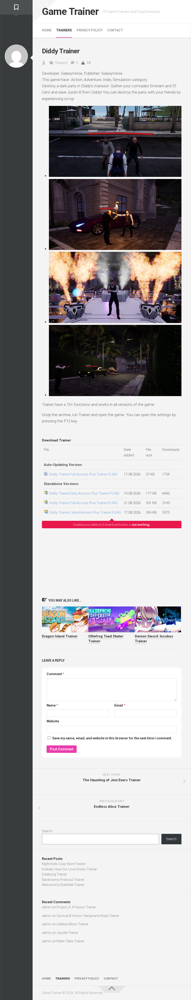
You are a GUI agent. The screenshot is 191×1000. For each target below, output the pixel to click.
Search (47, 831)
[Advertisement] (111, 562)
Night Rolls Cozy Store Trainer (63, 864)
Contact (115, 30)
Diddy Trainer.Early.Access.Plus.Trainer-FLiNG (84, 493)
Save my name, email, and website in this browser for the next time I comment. (112, 738)
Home (46, 30)
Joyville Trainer (67, 933)
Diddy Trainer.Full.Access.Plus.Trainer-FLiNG (83, 474)
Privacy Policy (89, 30)
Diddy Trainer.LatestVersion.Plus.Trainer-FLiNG (85, 512)
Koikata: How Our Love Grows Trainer (69, 869)
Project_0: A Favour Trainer (76, 907)
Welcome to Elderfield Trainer (63, 885)
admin (46, 907)
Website (53, 721)
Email (119, 705)
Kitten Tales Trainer (70, 941)
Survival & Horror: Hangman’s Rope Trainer (88, 916)
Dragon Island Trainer (60, 636)
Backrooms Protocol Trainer (63, 880)
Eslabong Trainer (54, 874)
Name (52, 705)
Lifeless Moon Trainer (72, 924)
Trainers (64, 30)
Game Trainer (70, 11)
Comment (55, 674)
